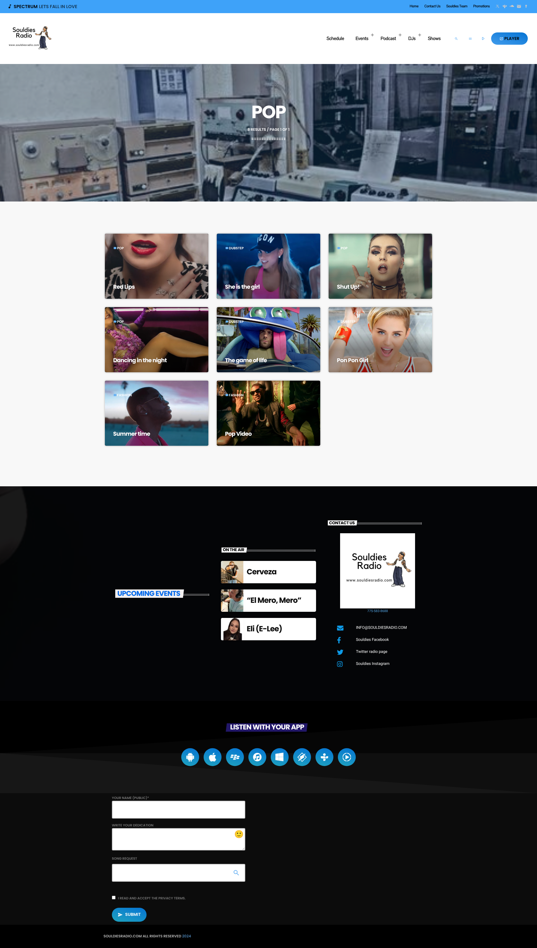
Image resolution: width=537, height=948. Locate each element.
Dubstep (236, 248)
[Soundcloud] (512, 7)
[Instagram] (519, 7)
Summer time (131, 434)
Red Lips (124, 287)
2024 (186, 936)
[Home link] (29, 38)
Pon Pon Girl (352, 360)
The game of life (246, 360)
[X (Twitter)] (497, 7)
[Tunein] (505, 7)
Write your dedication (178, 831)
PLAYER (509, 39)
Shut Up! (348, 287)
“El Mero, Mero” (274, 600)
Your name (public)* (130, 798)
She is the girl (242, 287)
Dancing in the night (140, 360)
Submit (129, 915)
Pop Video (238, 434)
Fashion (124, 395)
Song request (124, 858)
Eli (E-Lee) (264, 629)
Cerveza (261, 572)
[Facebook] (526, 7)
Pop (120, 248)
